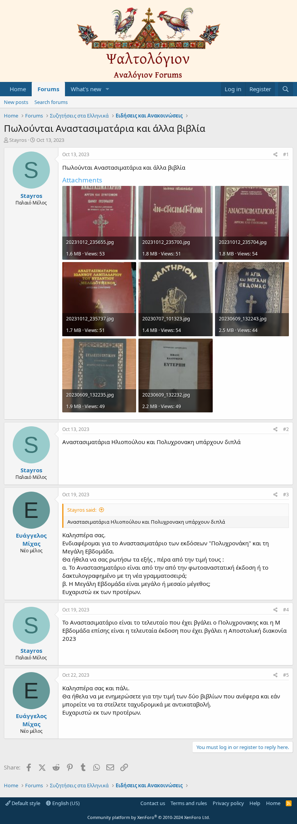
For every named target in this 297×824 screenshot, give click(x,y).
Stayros (18, 139)
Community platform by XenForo (148, 817)
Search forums (51, 102)
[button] (107, 89)
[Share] (275, 154)
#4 (286, 609)
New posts (16, 102)
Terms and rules (189, 803)
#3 (286, 494)
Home (18, 89)
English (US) (65, 803)
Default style (25, 803)
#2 (286, 429)
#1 (286, 154)
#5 (286, 675)
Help (254, 803)
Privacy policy (228, 803)
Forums (48, 89)
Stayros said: (81, 509)
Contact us (152, 803)
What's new (86, 89)
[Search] (285, 89)
